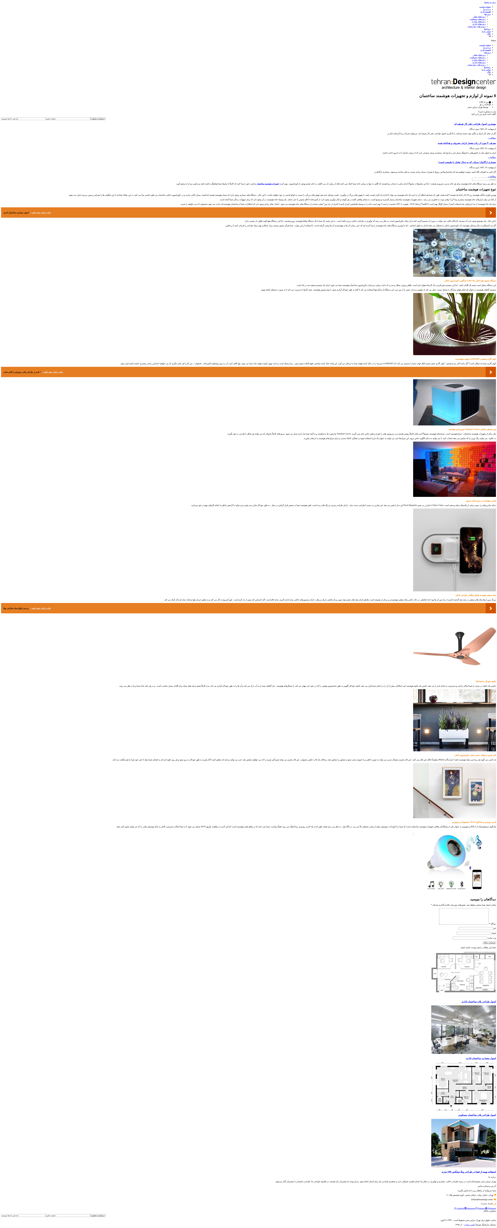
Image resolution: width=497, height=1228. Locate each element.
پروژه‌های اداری (479, 24)
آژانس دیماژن (469, 1225)
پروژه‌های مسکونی (478, 19)
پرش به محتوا (490, 2)
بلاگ (489, 34)
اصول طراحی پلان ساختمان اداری (479, 1001)
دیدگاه (492, 924)
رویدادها (487, 29)
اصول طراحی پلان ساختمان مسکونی (477, 1115)
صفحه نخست (485, 7)
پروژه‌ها (487, 14)
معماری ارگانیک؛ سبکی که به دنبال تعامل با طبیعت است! (467, 162)
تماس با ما (486, 31)
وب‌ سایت (492, 938)
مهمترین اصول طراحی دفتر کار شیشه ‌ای (475, 124)
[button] (248, 40)
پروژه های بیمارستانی (476, 26)
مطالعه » (492, 138)
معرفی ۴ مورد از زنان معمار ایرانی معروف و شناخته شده (467, 143)
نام (495, 928)
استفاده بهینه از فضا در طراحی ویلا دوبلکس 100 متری (468, 1171)
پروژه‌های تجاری (479, 21)
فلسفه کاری (485, 12)
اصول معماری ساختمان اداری (481, 1058)
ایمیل (494, 933)
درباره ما (487, 9)
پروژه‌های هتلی (479, 17)
